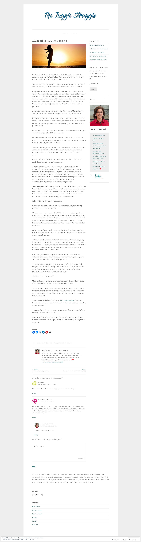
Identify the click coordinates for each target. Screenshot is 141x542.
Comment (80, 458)
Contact (76, 33)
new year (49, 343)
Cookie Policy (31, 539)
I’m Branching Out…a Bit (97, 52)
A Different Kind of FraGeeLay (99, 49)
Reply (34, 393)
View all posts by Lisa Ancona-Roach (52, 362)
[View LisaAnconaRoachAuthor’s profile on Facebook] (33, 466)
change (39, 343)
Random (34, 517)
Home (64, 33)
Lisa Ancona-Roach (51, 70)
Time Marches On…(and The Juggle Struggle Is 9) (74, 370)
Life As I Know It (37, 514)
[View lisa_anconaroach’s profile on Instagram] (34, 466)
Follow (93, 89)
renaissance (57, 343)
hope (44, 343)
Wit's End (35, 524)
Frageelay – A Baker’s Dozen (98, 59)
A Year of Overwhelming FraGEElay (40, 370)
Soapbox (34, 521)
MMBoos (41, 382)
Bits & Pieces (36, 506)
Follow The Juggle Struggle (99, 67)
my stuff (98, 176)
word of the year (66, 343)
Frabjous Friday (37, 510)
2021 (34, 343)
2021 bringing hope (67, 300)
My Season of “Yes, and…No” (98, 56)
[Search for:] (97, 99)
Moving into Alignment (97, 45)
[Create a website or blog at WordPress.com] (32, 532)
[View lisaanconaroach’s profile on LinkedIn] (35, 466)
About (70, 33)
